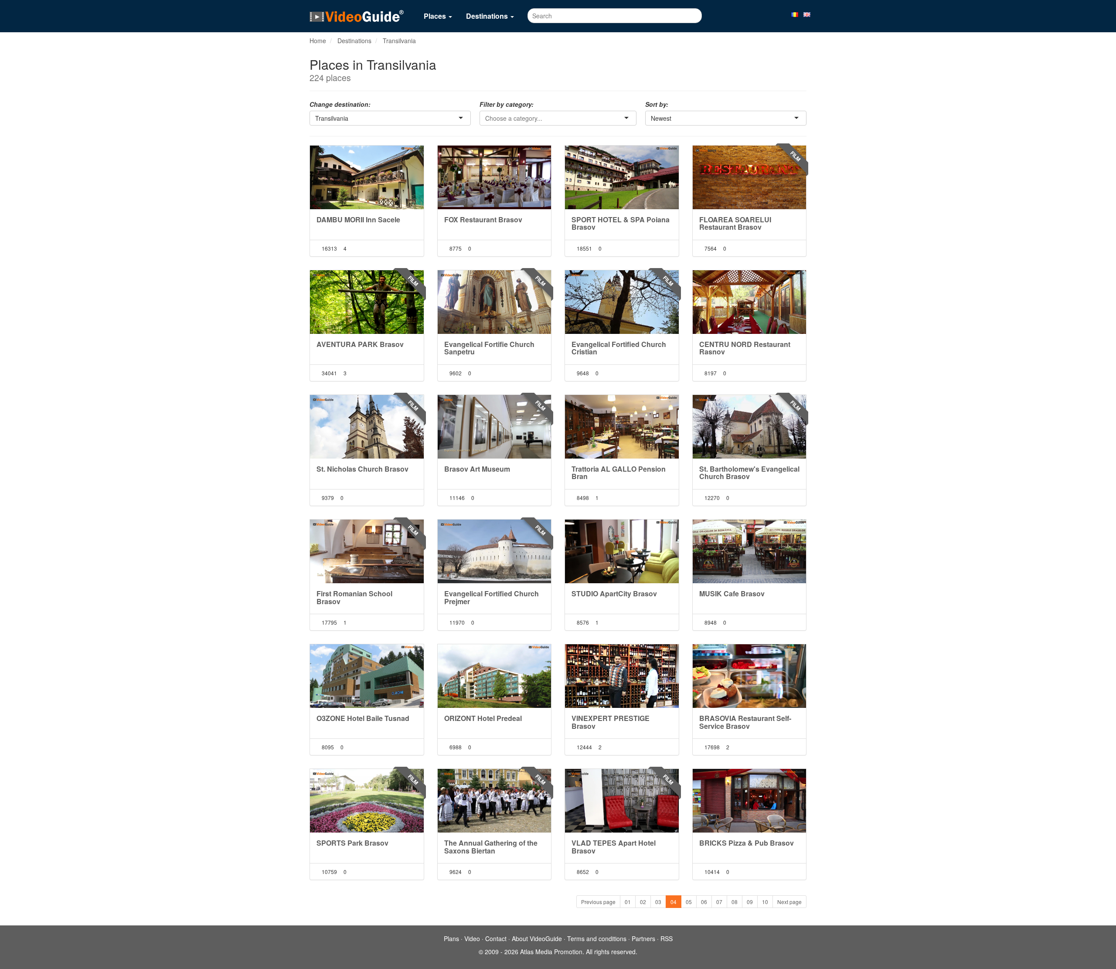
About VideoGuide (537, 938)
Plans (451, 938)
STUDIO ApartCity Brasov (614, 593)
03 (658, 901)
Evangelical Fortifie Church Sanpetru (489, 348)
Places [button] (436, 16)
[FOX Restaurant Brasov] (494, 177)
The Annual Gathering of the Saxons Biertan (491, 847)
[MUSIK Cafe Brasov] (749, 551)
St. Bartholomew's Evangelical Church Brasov (749, 473)
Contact (496, 938)
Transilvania (399, 40)
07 (719, 901)
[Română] (795, 14)
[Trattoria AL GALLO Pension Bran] (622, 427)
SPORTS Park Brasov (352, 843)
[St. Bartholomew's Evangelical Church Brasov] (749, 427)
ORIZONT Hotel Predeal (483, 718)
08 (735, 901)
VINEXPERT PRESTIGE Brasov (611, 722)
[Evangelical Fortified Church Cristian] (622, 302)
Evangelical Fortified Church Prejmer (491, 597)
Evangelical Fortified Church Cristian (619, 348)
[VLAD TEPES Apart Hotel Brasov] (622, 801)
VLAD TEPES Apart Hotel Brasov (614, 847)
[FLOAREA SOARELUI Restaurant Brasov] (749, 177)
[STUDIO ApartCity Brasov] (622, 551)
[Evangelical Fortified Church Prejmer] (494, 551)
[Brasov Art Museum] (494, 427)
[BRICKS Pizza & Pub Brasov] (749, 801)
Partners (643, 938)
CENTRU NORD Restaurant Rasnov (744, 348)
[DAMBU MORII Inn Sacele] (367, 177)
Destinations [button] (488, 16)
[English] (807, 14)
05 (689, 901)
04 (673, 901)
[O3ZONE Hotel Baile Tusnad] (367, 676)
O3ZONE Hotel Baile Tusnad (362, 718)
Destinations (354, 40)
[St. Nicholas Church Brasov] (367, 427)
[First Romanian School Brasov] (367, 551)
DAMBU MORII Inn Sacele (358, 219)
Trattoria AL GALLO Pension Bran (619, 473)
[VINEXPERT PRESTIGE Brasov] (622, 676)
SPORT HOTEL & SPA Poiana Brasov (621, 223)
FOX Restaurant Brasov (483, 219)
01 (628, 901)
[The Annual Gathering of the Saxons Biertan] (494, 801)
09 (750, 901)
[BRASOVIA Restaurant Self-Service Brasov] (749, 676)
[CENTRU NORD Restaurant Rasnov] (749, 302)
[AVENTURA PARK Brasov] (367, 302)
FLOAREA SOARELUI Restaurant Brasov (735, 223)
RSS (666, 938)
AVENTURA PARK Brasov (360, 344)
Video (472, 938)
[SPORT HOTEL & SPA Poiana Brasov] (622, 177)
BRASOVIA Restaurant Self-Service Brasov (745, 722)
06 (704, 901)
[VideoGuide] (357, 15)
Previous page (598, 901)
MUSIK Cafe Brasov (732, 593)
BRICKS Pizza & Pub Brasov (746, 843)
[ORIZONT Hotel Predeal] (494, 676)
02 (643, 901)
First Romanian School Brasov (354, 597)
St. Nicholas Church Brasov (362, 469)
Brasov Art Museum (477, 469)
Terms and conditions (596, 938)
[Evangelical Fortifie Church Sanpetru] (494, 302)
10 (765, 901)
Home (318, 40)
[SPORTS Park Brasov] (367, 801)
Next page (789, 901)
